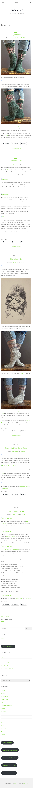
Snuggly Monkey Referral (9, 765)
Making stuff (4, 714)
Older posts (5, 616)
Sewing (3, 725)
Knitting (15, 31)
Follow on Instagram (8, 646)
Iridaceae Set (16, 161)
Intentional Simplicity (6, 705)
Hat (5, 234)
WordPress (25, 783)
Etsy (4, 375)
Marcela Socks (16, 259)
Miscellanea (4, 717)
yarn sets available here (24, 126)
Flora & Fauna (4, 696)
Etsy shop (5, 488)
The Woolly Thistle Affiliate (10, 757)
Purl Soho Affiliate (7, 742)
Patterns (3, 723)
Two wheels (4, 731)
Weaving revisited (5, 663)
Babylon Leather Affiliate (9, 773)
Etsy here (28, 598)
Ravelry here (19, 598)
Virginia (23, 38)
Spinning (3, 728)
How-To (3, 702)
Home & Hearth (5, 699)
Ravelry (23, 373)
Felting (3, 693)
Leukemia (3, 711)
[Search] (31, 2)
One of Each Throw (16, 511)
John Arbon (4, 126)
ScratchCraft (16, 10)
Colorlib (15, 783)
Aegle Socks (16, 34)
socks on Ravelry (23, 486)
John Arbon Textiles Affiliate (10, 750)
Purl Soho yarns (10, 536)
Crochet (3, 690)
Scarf (2, 234)
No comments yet (16, 148)
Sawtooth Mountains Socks (16, 448)
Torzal (8, 169)
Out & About (4, 720)
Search (28, 628)
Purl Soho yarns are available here (10, 549)
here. (6, 135)
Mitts (8, 234)
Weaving (3, 734)
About (2, 638)
